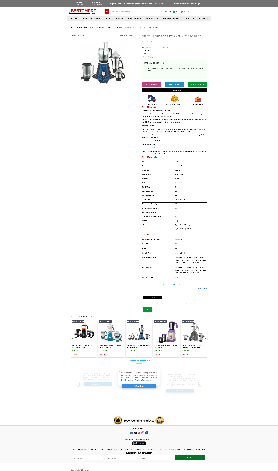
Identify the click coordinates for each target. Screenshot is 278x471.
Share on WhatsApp (185, 284)
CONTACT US (140, 449)
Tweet (168, 284)
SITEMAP (80, 449)
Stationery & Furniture (170, 18)
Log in (198, 4)
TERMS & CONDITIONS (163, 449)
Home (73, 27)
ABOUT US (87, 449)
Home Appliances (100, 27)
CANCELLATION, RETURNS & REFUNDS (194, 449)
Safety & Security (134, 18)
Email (179, 284)
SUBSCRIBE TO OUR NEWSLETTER (139, 453)
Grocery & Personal (200, 18)
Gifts (185, 18)
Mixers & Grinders (114, 27)
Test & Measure (151, 18)
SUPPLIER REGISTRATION (123, 449)
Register (191, 4)
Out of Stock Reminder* (152, 298)
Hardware (118, 18)
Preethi (149, 42)
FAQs (133, 449)
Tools (107, 18)
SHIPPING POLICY (176, 449)
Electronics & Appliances (90, 18)
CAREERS (94, 449)
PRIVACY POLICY (150, 449)
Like (163, 284)
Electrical (73, 18)
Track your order (181, 4)
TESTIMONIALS (110, 449)
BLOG (74, 449)
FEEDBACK (101, 449)
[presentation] (73, 339)
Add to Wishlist (151, 84)
